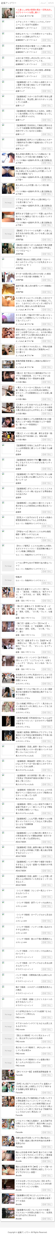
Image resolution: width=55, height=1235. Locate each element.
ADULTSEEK (21, 827)
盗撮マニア (20, 91)
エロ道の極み (21, 382)
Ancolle (19, 1161)
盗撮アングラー (24, 1232)
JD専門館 (19, 239)
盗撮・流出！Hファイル (25, 600)
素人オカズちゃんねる (25, 755)
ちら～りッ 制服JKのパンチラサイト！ (31, 523)
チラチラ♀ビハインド (24, 957)
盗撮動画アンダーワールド (26, 28)
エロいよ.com (21, 896)
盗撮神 (18, 454)
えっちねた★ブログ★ (25, 15)
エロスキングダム (23, 683)
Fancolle (19, 1075)
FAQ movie (20, 1017)
